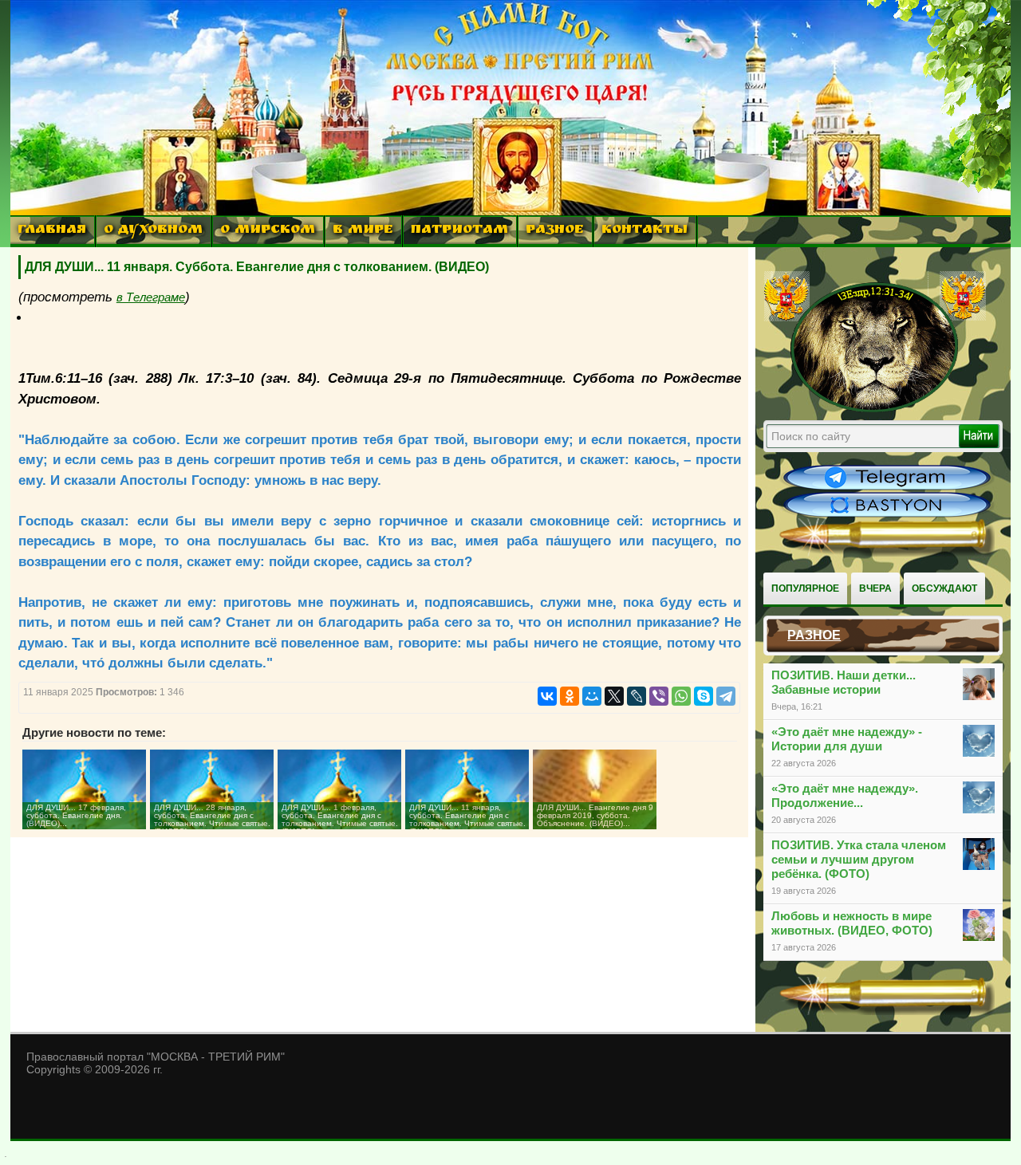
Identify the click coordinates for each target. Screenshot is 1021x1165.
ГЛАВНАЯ (52, 230)
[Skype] (703, 696)
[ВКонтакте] (547, 696)
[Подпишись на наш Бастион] (887, 515)
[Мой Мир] (591, 696)
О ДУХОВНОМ (153, 230)
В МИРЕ (363, 230)
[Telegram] (725, 696)
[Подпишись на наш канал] (887, 488)
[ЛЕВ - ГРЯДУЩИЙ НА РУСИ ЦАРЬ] (875, 409)
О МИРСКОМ (267, 230)
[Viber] (658, 696)
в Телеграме (150, 297)
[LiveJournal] (636, 696)
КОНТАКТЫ (644, 230)
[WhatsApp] (681, 696)
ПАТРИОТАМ (459, 230)
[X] (614, 696)
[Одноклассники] (569, 696)
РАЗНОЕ (555, 230)
